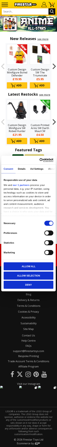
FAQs (28, 346)
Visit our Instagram (28, 384)
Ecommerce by (26, 443)
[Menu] (5, 4)
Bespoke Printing (28, 356)
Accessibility (29, 317)
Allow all (28, 266)
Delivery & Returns (28, 300)
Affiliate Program (28, 366)
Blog (28, 294)
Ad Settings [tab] (36, 168)
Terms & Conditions (28, 306)
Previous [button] (3, 66)
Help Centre (28, 340)
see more (42, 39)
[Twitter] (20, 374)
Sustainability (29, 323)
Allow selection (28, 275)
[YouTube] (44, 374)
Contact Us (28, 335)
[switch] (48, 233)
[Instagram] (28, 374)
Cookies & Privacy (28, 311)
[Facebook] (12, 374)
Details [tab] (22, 168)
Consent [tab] (8, 168)
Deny (28, 284)
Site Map (28, 329)
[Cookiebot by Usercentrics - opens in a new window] (40, 160)
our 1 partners (21, 185)
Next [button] (54, 66)
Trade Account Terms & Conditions (28, 361)
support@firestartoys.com (28, 351)
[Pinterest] (36, 374)
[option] (28, 24)
